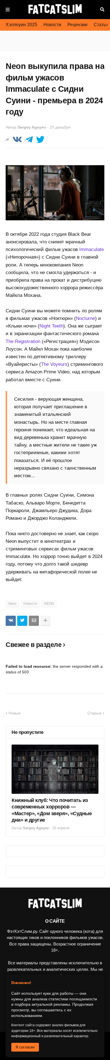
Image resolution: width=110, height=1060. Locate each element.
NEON (49, 604)
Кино (12, 604)
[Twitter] (40, 139)
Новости (52, 24)
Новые (14, 713)
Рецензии (77, 24)
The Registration (23, 341)
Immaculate (91, 249)
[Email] (34, 621)
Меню (7, 9)
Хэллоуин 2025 (21, 24)
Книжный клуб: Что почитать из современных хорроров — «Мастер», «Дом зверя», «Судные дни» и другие (52, 810)
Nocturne (85, 318)
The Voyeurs (54, 364)
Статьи (101, 24)
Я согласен (25, 1047)
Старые (94, 713)
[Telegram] (29, 139)
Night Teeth (51, 326)
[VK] (17, 139)
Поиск (102, 9)
